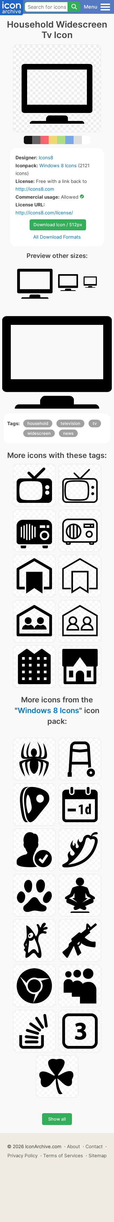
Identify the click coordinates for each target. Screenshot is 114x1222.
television (70, 423)
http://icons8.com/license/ (44, 212)
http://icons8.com (34, 189)
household (37, 423)
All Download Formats (57, 237)
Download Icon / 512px (57, 224)
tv (95, 423)
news (68, 433)
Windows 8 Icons (58, 165)
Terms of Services (63, 1155)
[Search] (74, 7)
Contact (94, 1146)
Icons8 (46, 157)
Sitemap (98, 1155)
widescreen (39, 433)
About (73, 1146)
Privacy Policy (22, 1155)
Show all (57, 1119)
